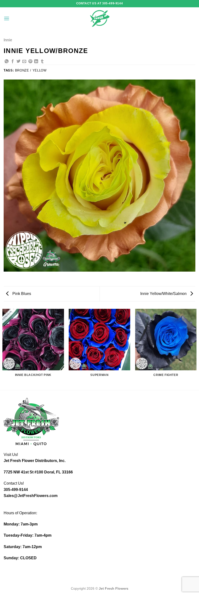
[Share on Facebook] (13, 61)
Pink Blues (21, 294)
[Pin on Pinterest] (30, 61)
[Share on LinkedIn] (36, 61)
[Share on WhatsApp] (6, 61)
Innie (8, 40)
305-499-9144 (16, 490)
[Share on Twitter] (18, 61)
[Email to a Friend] (24, 61)
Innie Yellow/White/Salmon (164, 294)
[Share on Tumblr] (42, 61)
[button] (6, 18)
